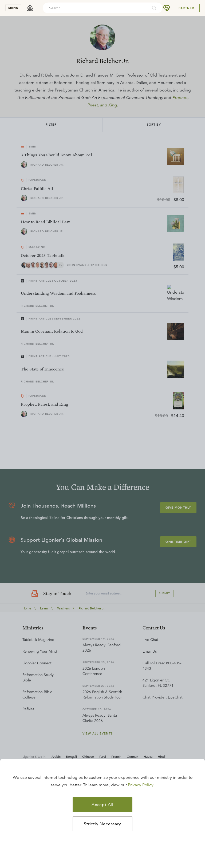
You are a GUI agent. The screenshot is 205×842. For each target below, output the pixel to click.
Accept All (102, 804)
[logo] (30, 8)
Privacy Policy (140, 785)
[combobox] (95, 8)
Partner (186, 8)
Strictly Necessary (102, 824)
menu (13, 8)
